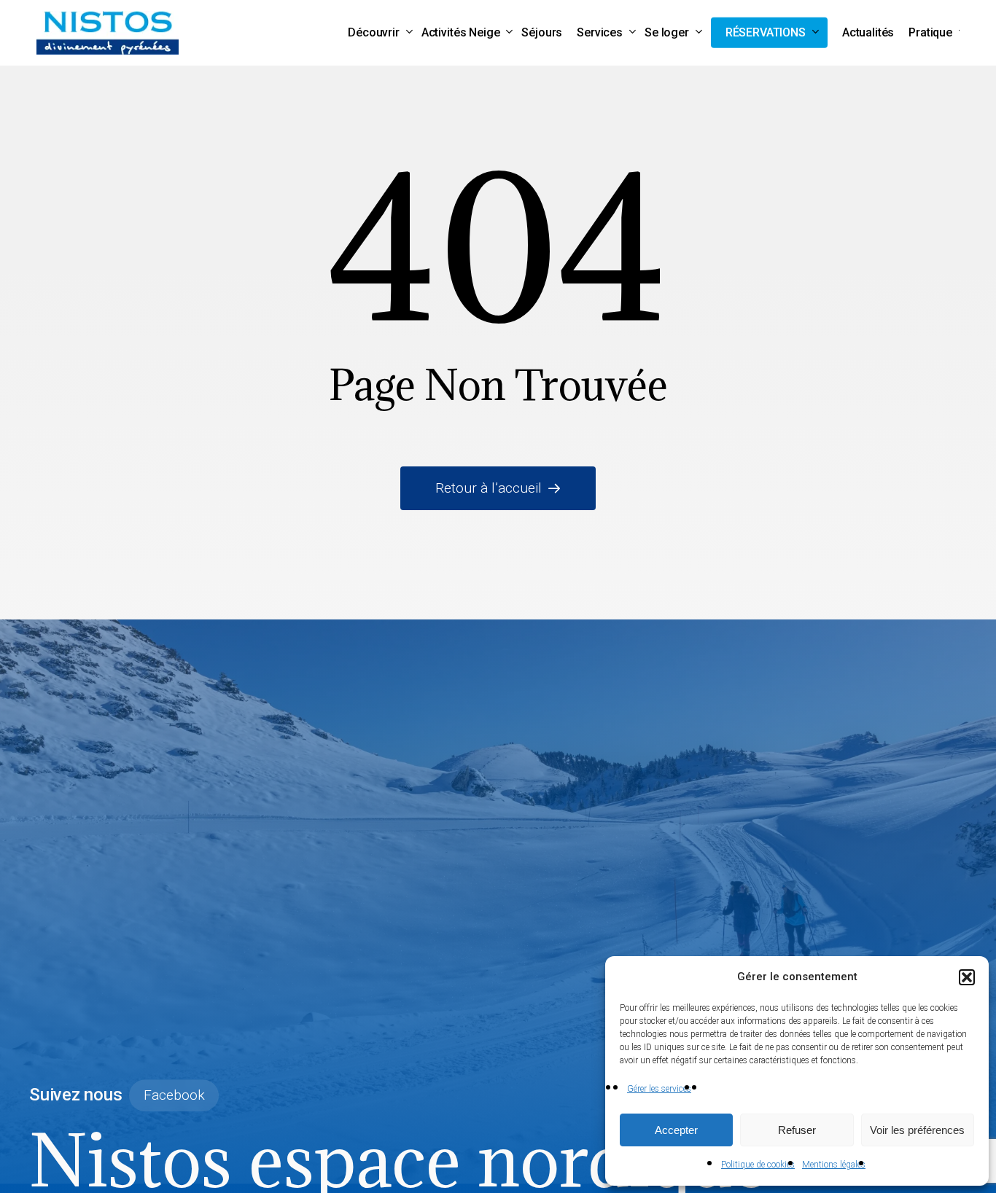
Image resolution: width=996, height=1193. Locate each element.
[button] (967, 977)
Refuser (797, 1130)
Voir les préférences (917, 1130)
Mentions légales (833, 1164)
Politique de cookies (758, 1164)
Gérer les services (659, 1089)
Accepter (676, 1130)
